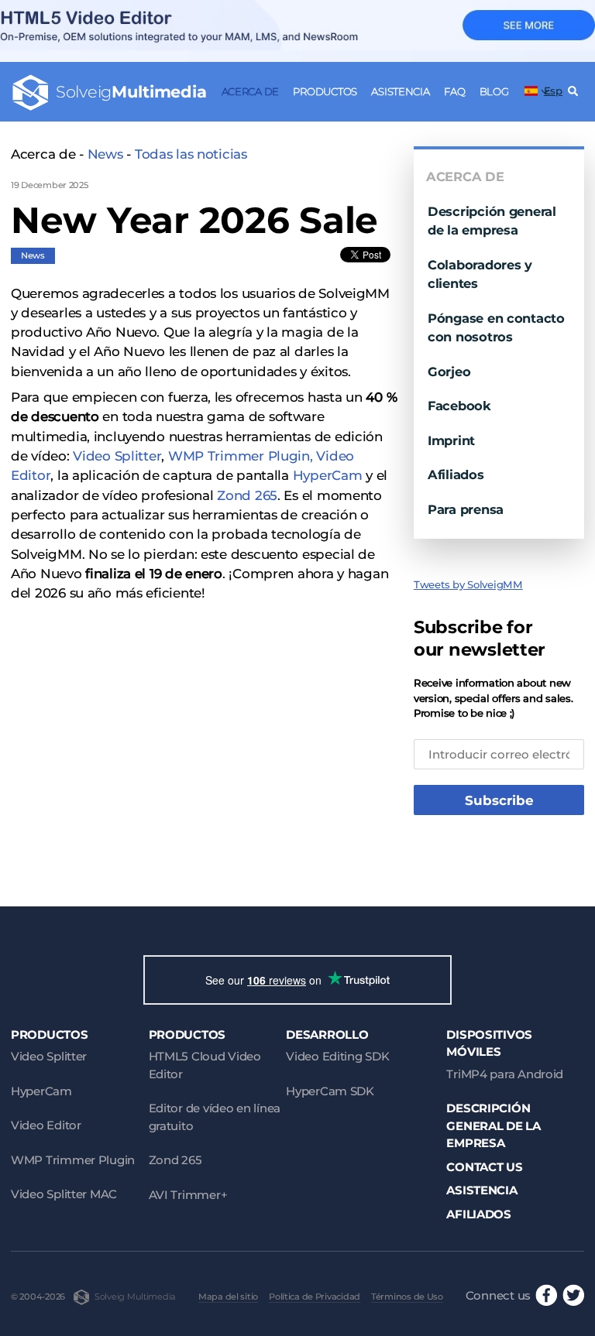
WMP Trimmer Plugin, (240, 456)
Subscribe (499, 800)
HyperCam (328, 475)
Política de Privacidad (314, 1296)
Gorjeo (449, 371)
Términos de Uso (407, 1296)
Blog (494, 91)
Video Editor (46, 1125)
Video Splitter (117, 456)
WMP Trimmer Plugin (73, 1160)
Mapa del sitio (228, 1296)
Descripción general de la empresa (493, 1125)
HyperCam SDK (330, 1091)
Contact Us (484, 1167)
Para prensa (466, 509)
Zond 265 (247, 495)
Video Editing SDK (337, 1056)
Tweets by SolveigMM (468, 584)
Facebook (459, 405)
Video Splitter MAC (64, 1194)
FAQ (454, 91)
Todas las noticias (191, 154)
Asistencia (400, 91)
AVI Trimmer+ (188, 1194)
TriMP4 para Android (504, 1074)
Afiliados (456, 474)
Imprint (451, 440)
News (105, 154)
